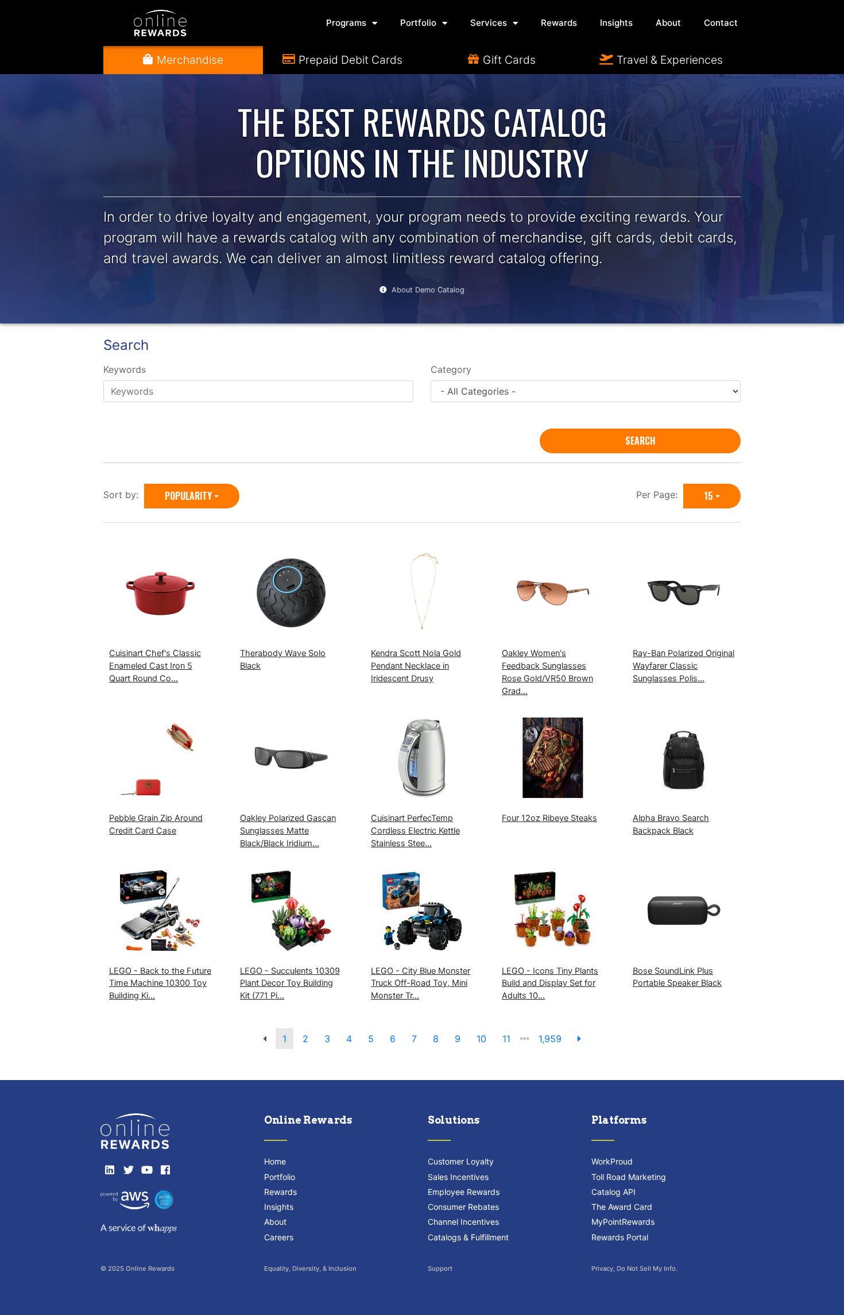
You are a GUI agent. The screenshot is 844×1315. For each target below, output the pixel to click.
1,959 (550, 1038)
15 (708, 496)
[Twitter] (128, 1169)
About (668, 22)
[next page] (579, 1038)
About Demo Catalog (428, 290)
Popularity (188, 496)
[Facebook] (165, 1169)
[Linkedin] (109, 1169)
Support (440, 1268)
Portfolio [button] (418, 22)
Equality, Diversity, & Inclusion (310, 1268)
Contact (721, 22)
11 (506, 1038)
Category (451, 369)
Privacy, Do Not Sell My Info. (634, 1268)
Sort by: (123, 494)
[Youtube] (147, 1169)
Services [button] (488, 22)
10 (481, 1038)
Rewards (559, 22)
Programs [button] (346, 22)
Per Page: (659, 494)
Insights (616, 22)
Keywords (124, 369)
